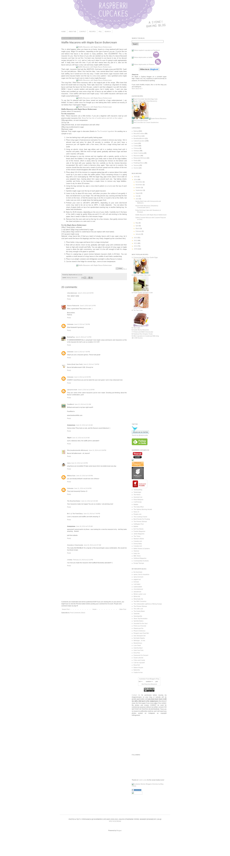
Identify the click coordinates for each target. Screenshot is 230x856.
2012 (136, 240)
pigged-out (137, 579)
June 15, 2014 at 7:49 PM (91, 513)
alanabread (137, 592)
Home (94, 609)
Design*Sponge (139, 563)
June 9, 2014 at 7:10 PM (83, 337)
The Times (137, 536)
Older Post (122, 609)
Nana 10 (136, 512)
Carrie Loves (142, 780)
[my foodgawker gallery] (138, 478)
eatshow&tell (138, 587)
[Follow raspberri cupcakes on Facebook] (146, 50)
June (137, 199)
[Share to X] (87, 277)
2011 (136, 243)
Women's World (139, 539)
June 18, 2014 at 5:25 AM (84, 526)
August (138, 193)
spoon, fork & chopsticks (141, 574)
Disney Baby (138, 543)
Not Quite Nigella (139, 638)
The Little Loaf (138, 609)
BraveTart (137, 665)
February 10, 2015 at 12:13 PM (83, 560)
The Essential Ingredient (105, 131)
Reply (69, 299)
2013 (136, 237)
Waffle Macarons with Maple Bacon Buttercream (151, 215)
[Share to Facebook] (89, 277)
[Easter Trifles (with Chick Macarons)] (144, 101)
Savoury (136, 165)
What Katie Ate (138, 599)
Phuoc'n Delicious (139, 631)
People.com (137, 514)
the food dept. (138, 572)
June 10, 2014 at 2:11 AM (83, 404)
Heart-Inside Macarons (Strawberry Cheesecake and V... (146, 206)
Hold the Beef (138, 648)
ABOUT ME (72, 31)
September (139, 190)
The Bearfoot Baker (73, 501)
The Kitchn (137, 494)
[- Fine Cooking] (138, 466)
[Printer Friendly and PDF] (119, 269)
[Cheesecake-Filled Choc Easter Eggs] (140, 118)
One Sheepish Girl (140, 636)
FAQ (100, 31)
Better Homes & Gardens (142, 548)
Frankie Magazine (139, 531)
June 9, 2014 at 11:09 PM (86, 390)
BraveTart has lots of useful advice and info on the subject (102, 118)
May (137, 223)
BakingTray (71, 337)
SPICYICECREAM (115, 821)
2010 (136, 246)
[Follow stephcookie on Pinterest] (143, 64)
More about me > (137, 88)
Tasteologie (137, 492)
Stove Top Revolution (140, 618)
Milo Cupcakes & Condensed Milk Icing (146, 336)
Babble (136, 504)
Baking (69, 277)
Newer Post (65, 609)
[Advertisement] (152, 400)
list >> (141, 681)
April (137, 226)
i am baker (137, 584)
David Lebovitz (138, 658)
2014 (136, 179)
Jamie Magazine (139, 534)
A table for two (138, 672)
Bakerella (137, 670)
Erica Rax (137, 653)
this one (77, 60)
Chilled (136, 146)
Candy (136, 143)
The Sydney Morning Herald (143, 509)
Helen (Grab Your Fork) (75, 364)
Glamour (136, 551)
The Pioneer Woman (140, 521)
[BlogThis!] (85, 277)
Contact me (136, 695)
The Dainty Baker (139, 611)
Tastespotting (138, 490)
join (156, 681)
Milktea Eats (71, 476)
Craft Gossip (138, 502)
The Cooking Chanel (140, 517)
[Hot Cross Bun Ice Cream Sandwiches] (145, 122)
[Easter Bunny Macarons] (157, 118)
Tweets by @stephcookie (140, 435)
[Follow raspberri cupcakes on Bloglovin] (149, 70)
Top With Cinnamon (140, 601)
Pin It (125, 269)
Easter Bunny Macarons (141, 330)
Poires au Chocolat (140, 626)
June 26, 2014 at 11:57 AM (92, 545)
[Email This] (82, 277)
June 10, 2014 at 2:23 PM (79, 463)
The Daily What (139, 507)
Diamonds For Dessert (141, 655)
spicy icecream (138, 577)
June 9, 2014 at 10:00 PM (82, 377)
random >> (149, 681)
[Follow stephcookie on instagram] (156, 57)
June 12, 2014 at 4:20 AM (89, 501)
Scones (136, 168)
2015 (136, 176)
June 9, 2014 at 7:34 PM (82, 352)
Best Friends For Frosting (142, 519)
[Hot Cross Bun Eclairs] (140, 120)
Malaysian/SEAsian (140, 158)
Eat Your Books (139, 529)
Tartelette (137, 613)
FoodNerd (70, 404)
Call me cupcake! (139, 662)
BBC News (137, 556)
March (138, 228)
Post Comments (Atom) (77, 613)
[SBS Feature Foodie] (139, 487)
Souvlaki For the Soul (140, 623)
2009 (136, 249)
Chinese (136, 148)
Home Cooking (138, 153)
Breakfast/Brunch (139, 138)
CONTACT (82, 31)
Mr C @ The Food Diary (75, 513)
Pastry (136, 160)
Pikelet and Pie (138, 628)
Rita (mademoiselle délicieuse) (77, 450)
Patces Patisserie (73, 305)
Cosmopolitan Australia (141, 561)
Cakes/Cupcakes (139, 141)
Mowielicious (138, 643)
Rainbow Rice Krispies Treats (143, 334)
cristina (69, 560)
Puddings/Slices (139, 163)
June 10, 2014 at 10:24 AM (80, 438)
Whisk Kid (137, 596)
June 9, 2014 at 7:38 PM (91, 364)
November (139, 185)
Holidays (136, 151)
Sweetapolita (138, 616)
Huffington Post (139, 524)
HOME (63, 31)
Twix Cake (136, 328)
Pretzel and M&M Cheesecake (143, 332)
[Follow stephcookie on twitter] (142, 57)
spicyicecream (72, 390)
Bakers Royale (138, 667)
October (138, 187)
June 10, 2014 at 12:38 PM (97, 450)
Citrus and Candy (139, 660)
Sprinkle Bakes (138, 621)
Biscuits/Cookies (139, 133)
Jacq (68, 463)
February (139, 231)
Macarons (74, 277)
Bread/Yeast (137, 136)
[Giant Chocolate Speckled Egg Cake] (145, 99)
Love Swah (137, 645)
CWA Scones (138, 338)
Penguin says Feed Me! (141, 633)
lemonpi (136, 582)
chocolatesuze (72, 293)
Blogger (118, 830)
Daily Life (137, 553)
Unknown (70, 324)
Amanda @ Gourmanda (75, 545)
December (139, 182)
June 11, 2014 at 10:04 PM (82, 488)
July (137, 196)
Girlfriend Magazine (140, 558)
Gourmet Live (138, 497)
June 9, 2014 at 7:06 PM (82, 324)
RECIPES (92, 31)
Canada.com (138, 541)
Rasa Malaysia (138, 499)
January (138, 234)
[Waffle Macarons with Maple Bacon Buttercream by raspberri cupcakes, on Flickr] (94, 47)
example (108, 186)
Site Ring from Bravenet (149, 684)
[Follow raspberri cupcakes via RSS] (158, 64)
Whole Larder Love (140, 594)
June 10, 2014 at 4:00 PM (84, 476)
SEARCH (108, 31)
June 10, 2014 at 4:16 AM (84, 425)
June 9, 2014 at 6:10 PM (88, 305)
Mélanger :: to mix (139, 640)
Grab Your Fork (138, 650)
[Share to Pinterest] (92, 277)
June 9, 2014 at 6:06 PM (85, 293)
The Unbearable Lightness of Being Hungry (148, 604)
